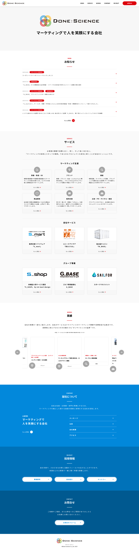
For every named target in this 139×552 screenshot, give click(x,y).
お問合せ (129, 3)
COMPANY (107, 3)
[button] (121, 352)
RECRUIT (116, 3)
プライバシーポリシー (69, 544)
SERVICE (90, 3)
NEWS (82, 3)
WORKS (98, 3)
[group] (43, 352)
